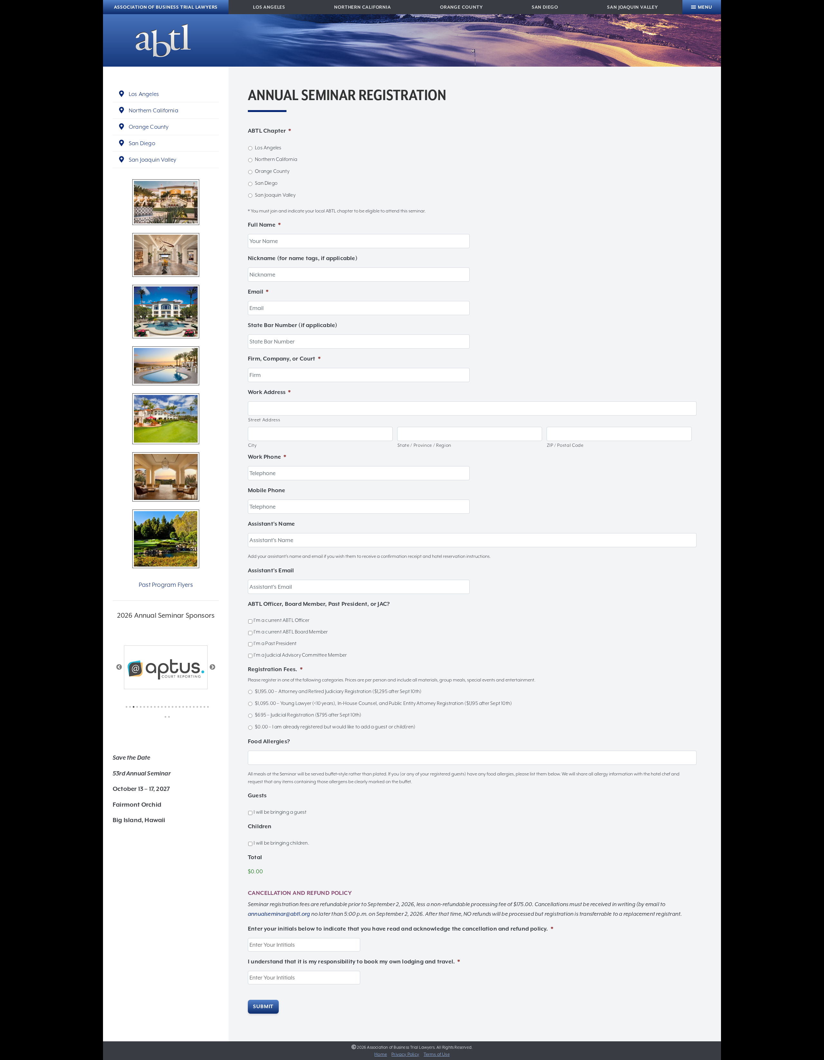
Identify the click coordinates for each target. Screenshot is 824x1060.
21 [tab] (196, 707)
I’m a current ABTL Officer (281, 620)
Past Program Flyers (166, 584)
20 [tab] (192, 707)
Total (255, 857)
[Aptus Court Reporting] (166, 667)
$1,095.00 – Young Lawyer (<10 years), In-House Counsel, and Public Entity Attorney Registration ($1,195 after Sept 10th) (383, 703)
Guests (257, 795)
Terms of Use (436, 1054)
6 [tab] (143, 707)
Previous (119, 667)
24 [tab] (206, 707)
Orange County (461, 7)
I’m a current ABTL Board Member (291, 632)
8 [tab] (150, 707)
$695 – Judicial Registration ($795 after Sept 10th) (308, 715)
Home (380, 1054)
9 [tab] (153, 707)
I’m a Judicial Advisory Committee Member (300, 655)
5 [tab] (139, 707)
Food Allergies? (269, 741)
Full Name (264, 224)
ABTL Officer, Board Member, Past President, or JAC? (319, 604)
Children (260, 826)
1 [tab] (125, 707)
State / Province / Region (424, 445)
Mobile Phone (266, 490)
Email (258, 291)
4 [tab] (135, 707)
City (252, 445)
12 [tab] (164, 707)
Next (212, 667)
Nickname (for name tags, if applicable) (303, 258)
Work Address (269, 392)
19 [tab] (189, 707)
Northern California (362, 7)
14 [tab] (171, 707)
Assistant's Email (271, 570)
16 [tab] (178, 707)
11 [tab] (160, 707)
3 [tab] (132, 707)
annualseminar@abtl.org (279, 914)
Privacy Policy (405, 1054)
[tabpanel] (166, 667)
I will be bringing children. (281, 843)
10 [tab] (157, 707)
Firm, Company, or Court (284, 358)
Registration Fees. (275, 669)
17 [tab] (181, 707)
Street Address (264, 419)
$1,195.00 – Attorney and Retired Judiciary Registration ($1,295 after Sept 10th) (338, 691)
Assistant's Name (271, 524)
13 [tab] (167, 707)
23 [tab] (203, 707)
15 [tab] (174, 707)
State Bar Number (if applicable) (292, 325)
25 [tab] (164, 717)
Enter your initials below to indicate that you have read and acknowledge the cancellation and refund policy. (400, 928)
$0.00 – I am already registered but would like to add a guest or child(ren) (335, 727)
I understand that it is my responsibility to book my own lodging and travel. (354, 961)
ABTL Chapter (269, 130)
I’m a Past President (275, 643)
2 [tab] (128, 707)
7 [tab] (146, 707)
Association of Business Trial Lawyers (166, 7)
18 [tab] (185, 707)
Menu (705, 7)
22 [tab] (199, 707)
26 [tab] (167, 717)
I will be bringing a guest (280, 812)
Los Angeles (269, 7)
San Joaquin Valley (632, 7)
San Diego (545, 7)
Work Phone (267, 457)
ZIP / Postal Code (565, 445)
